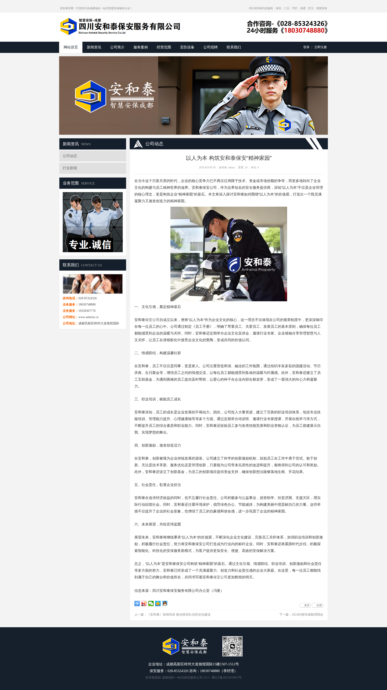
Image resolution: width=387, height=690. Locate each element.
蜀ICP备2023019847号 (227, 677)
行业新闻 (70, 168)
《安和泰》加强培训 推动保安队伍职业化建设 (179, 614)
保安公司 (152, 319)
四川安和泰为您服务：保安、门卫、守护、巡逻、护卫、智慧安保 (288, 8)
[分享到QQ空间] (158, 603)
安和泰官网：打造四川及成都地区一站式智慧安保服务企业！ (96, 8)
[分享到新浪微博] (144, 603)
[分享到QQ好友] (165, 603)
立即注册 (320, 47)
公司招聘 (210, 47)
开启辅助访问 (247, 8)
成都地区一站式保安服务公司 (182, 677)
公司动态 (70, 156)
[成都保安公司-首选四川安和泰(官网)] (120, 26)
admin (231, 167)
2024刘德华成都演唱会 (307, 614)
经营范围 (164, 47)
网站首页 (71, 47)
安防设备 (187, 47)
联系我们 (234, 47)
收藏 (319, 605)
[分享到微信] (151, 603)
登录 (306, 47)
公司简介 (117, 47)
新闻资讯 (94, 47)
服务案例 (140, 47)
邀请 (307, 605)
